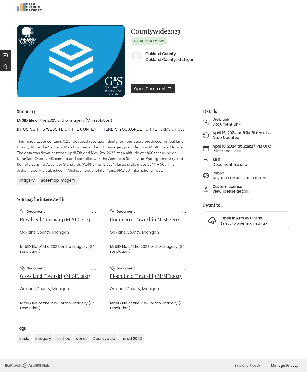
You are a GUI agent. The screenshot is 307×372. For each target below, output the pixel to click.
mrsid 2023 (131, 338)
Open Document (150, 89)
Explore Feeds (248, 365)
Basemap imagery (58, 180)
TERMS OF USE (171, 129)
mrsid (24, 338)
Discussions (5, 55)
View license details (231, 191)
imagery (43, 338)
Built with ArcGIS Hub (27, 365)
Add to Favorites (5, 66)
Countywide (104, 338)
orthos (63, 338)
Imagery (27, 180)
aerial (81, 338)
